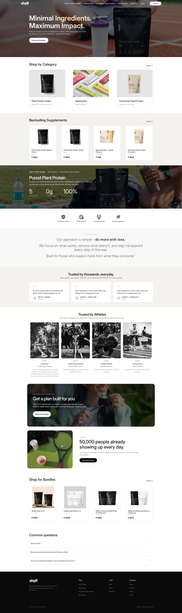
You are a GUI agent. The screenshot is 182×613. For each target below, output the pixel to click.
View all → (149, 65)
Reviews (111, 591)
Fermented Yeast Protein (105, 3)
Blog (142, 3)
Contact (131, 588)
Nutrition (134, 3)
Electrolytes (88, 3)
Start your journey (41, 414)
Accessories (123, 3)
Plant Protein (83, 584)
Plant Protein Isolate (72, 3)
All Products (82, 595)
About (131, 584)
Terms (131, 595)
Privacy (131, 591)
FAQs (110, 588)
